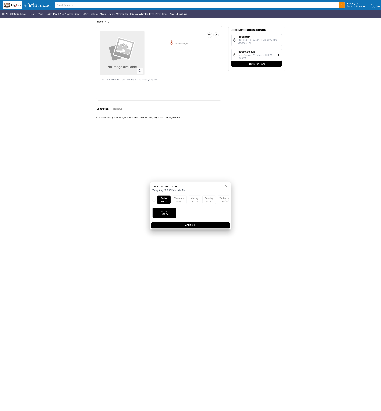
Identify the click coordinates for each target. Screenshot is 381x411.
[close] (226, 186)
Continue (190, 225)
